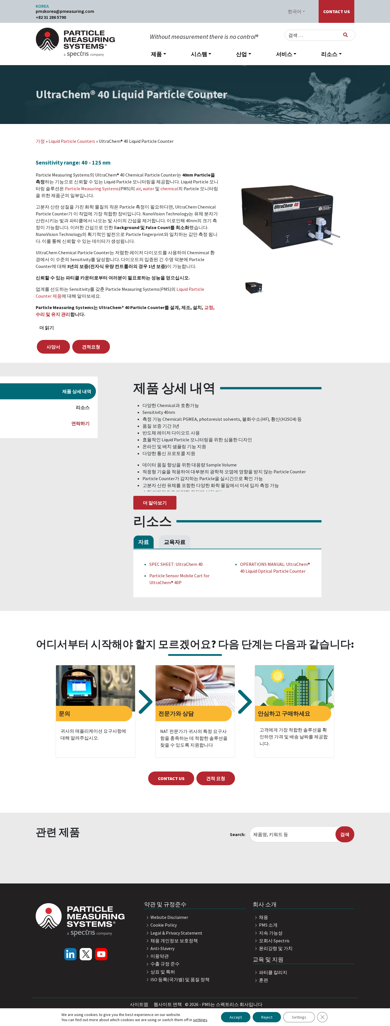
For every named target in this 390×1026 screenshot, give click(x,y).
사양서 (53, 347)
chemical (169, 188)
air (138, 188)
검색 (344, 834)
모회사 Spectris (274, 940)
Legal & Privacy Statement (176, 933)
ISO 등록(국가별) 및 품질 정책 (180, 979)
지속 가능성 (270, 933)
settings (200, 1019)
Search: (237, 834)
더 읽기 (46, 327)
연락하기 (80, 423)
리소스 (329, 54)
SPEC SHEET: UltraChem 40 (176, 564)
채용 (263, 917)
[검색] (345, 35)
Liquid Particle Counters (72, 141)
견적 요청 (215, 778)
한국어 (294, 11)
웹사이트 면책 (168, 1004)
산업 (241, 54)
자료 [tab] (143, 541)
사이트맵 (139, 1004)
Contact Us (336, 11)
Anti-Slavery (162, 948)
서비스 (284, 54)
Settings (299, 1017)
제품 (156, 54)
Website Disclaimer (169, 917)
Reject (266, 1017)
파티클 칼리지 (272, 972)
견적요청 (91, 347)
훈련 (263, 980)
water (148, 188)
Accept (236, 1017)
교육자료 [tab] (175, 541)
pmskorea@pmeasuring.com (65, 11)
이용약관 (159, 956)
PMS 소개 (268, 925)
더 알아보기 (155, 503)
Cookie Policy (163, 925)
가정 (40, 141)
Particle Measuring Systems (92, 188)
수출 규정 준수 (165, 964)
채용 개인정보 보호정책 (174, 940)
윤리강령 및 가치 (275, 948)
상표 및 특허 (162, 972)
